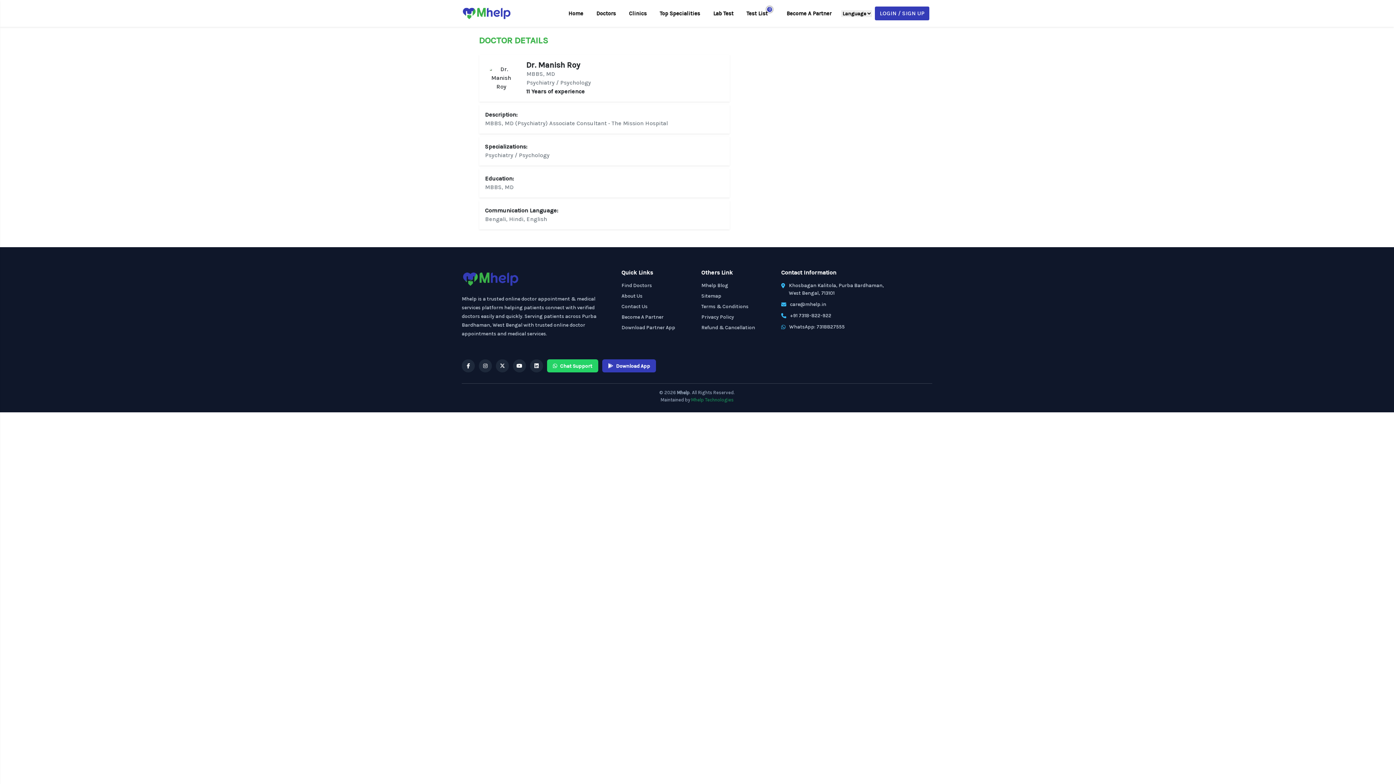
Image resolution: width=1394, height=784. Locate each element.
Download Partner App (648, 327)
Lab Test (723, 13)
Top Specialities (680, 13)
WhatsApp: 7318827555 (817, 327)
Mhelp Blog (714, 285)
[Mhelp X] (502, 365)
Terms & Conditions (725, 306)
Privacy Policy (717, 317)
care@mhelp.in (808, 304)
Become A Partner (809, 13)
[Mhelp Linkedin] (536, 365)
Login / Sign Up (902, 13)
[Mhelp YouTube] (519, 365)
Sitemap (711, 296)
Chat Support (576, 366)
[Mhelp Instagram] (485, 365)
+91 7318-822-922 (810, 316)
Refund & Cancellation (728, 327)
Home (575, 13)
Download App (633, 366)
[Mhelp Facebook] (468, 365)
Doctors (606, 13)
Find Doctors (636, 285)
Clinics (638, 13)
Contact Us (634, 306)
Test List (757, 13)
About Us (632, 296)
